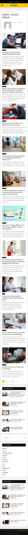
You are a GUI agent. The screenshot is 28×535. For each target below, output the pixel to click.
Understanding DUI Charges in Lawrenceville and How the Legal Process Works (13, 192)
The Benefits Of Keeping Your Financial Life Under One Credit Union (17, 403)
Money (4, 470)
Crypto (4, 451)
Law (3, 464)
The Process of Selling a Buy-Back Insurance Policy (17, 420)
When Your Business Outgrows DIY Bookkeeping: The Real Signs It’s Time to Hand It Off (13, 90)
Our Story (17, 1)
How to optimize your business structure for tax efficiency (13, 333)
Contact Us (11, 1)
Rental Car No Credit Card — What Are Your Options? (13, 124)
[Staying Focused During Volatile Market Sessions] (5, 429)
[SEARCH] (24, 437)
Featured (4, 455)
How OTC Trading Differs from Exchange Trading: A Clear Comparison (13, 227)
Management (6, 468)
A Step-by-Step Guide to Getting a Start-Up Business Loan (12, 298)
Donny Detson (13, 12)
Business (4, 86)
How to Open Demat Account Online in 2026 (18, 521)
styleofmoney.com (23, 530)
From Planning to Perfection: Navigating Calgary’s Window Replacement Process (13, 262)
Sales (3, 475)
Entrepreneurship (7, 453)
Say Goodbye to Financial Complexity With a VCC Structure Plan (16, 412)
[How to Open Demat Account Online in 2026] (5, 522)
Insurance (5, 459)
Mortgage (5, 472)
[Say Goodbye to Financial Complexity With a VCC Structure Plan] (5, 412)
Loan (4, 293)
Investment (5, 461)
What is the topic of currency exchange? (13, 368)
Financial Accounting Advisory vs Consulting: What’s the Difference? (13, 158)
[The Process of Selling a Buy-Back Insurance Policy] (5, 421)
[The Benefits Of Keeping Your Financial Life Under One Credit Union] (5, 404)
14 (12, 381)
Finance (4, 50)
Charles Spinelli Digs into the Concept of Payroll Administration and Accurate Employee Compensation (17, 394)
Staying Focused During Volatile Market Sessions (11, 53)
